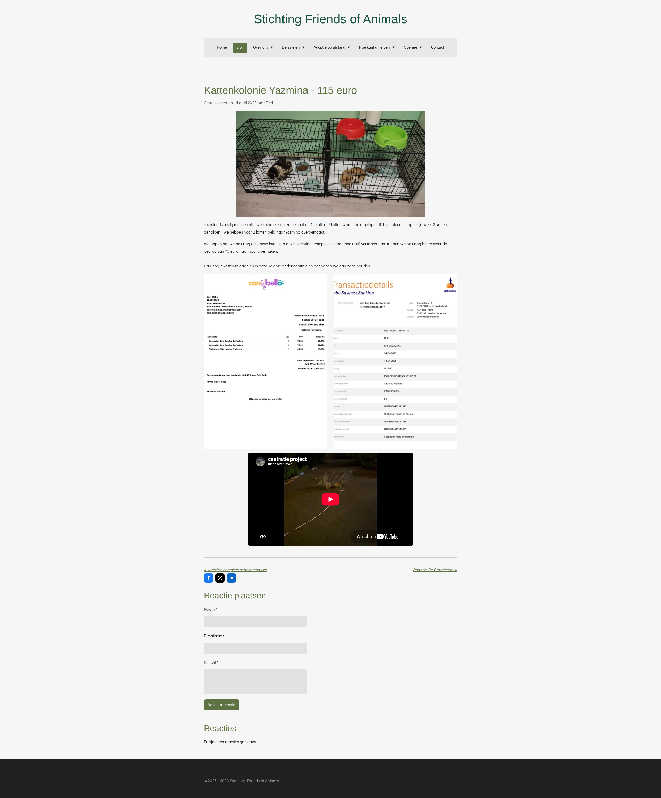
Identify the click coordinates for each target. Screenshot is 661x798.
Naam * (210, 609)
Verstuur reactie (221, 704)
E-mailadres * (215, 635)
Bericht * (211, 662)
